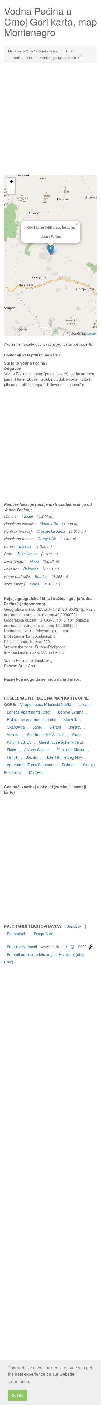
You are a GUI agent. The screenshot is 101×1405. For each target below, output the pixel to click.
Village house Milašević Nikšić (45, 704)
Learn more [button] (19, 1381)
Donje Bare (43, 933)
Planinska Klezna (70, 749)
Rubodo (69, 764)
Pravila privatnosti (22, 946)
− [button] (11, 190)
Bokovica (31, 568)
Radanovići (16, 933)
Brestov (74, 727)
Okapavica (16, 727)
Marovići (36, 772)
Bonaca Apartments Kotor (29, 712)
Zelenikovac (27, 553)
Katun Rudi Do (19, 742)
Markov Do (49, 523)
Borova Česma (70, 712)
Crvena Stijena (36, 749)
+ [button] (11, 181)
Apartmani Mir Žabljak (45, 734)
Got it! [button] (17, 1395)
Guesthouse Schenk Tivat (61, 742)
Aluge (77, 734)
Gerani (55, 727)
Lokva (83, 704)
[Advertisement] (50, 118)
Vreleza (13, 734)
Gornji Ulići (46, 538)
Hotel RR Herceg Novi (64, 757)
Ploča (34, 561)
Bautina (41, 576)
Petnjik (12, 757)
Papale (27, 516)
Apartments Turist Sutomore (31, 764)
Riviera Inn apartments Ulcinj (31, 719)
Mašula (25, 546)
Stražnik (70, 719)
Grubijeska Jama (51, 531)
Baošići (32, 757)
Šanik (37, 727)
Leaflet (91, 333)
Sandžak (74, 926)
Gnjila (35, 584)
